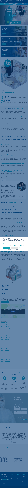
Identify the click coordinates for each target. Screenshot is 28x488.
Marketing (16, 245)
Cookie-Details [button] (9, 249)
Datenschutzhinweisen (5, 243)
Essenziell (5, 245)
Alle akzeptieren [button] (6, 247)
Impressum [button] (18, 249)
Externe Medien (23, 245)
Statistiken (10, 245)
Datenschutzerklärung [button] (14, 249)
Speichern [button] (14, 247)
